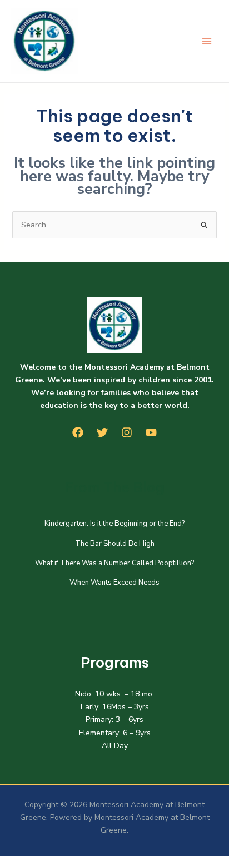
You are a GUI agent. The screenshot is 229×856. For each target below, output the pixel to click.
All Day (115, 745)
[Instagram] (126, 432)
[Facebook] (77, 432)
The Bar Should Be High (115, 544)
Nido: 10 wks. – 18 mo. (114, 694)
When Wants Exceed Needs (114, 583)
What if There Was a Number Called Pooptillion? (114, 563)
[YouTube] (151, 432)
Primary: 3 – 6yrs (114, 719)
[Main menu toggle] (206, 41)
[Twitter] (102, 432)
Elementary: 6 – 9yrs (115, 733)
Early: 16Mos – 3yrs (115, 706)
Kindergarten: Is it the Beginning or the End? (114, 524)
